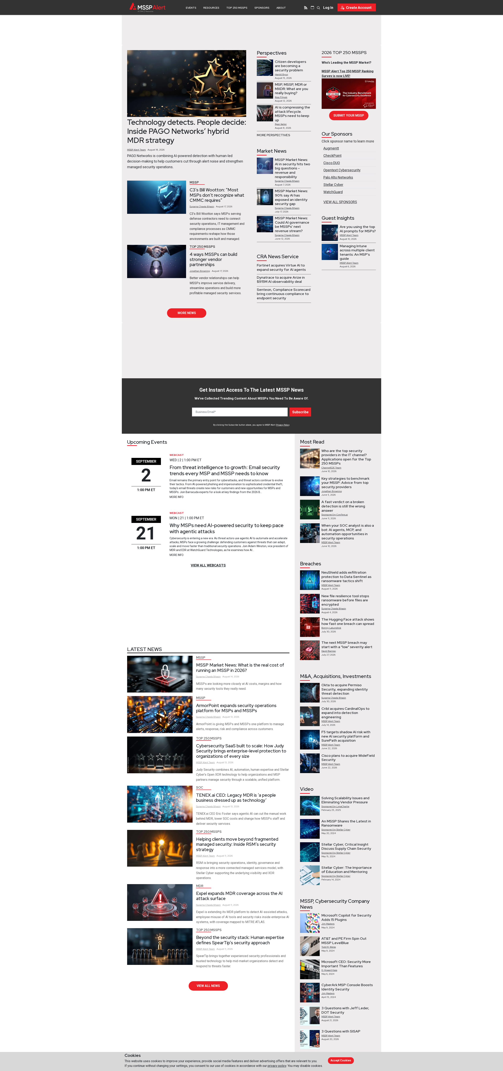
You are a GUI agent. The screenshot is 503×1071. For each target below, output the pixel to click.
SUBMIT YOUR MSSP (348, 115)
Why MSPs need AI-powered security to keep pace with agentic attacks (227, 528)
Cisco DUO (331, 163)
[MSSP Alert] (147, 7)
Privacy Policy (282, 425)
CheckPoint (332, 155)
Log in (328, 8)
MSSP (194, 182)
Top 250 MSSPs (236, 7)
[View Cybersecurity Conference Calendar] (312, 7)
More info (177, 497)
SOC (199, 787)
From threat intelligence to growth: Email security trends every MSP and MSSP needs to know (225, 470)
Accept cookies (340, 1060)
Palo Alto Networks (338, 177)
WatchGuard (333, 192)
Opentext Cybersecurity (342, 170)
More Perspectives (273, 135)
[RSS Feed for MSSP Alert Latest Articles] (305, 7)
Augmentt (331, 148)
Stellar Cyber (333, 185)
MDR (199, 886)
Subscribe (300, 412)
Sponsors (261, 7)
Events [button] (191, 7)
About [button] (281, 7)
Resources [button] (211, 7)
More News (187, 313)
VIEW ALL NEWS (208, 986)
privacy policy (277, 1066)
